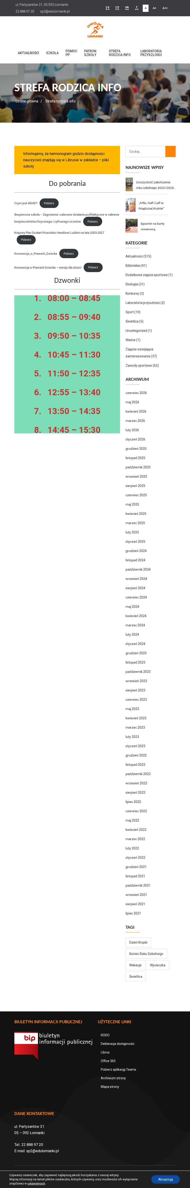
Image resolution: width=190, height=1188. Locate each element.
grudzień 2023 (136, 653)
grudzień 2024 (136, 551)
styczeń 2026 (135, 439)
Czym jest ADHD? (25, 203)
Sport (130, 312)
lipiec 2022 (133, 802)
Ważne (131, 340)
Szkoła (52, 53)
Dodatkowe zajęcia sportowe (147, 275)
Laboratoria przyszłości (151, 53)
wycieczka (157, 965)
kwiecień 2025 (136, 514)
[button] (107, 8)
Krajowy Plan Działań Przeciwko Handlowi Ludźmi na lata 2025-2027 (59, 232)
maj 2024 (132, 607)
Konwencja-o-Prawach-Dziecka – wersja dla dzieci (47, 267)
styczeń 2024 (135, 644)
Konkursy (132, 293)
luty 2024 (132, 634)
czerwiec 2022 (136, 811)
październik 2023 (138, 672)
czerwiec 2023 (136, 699)
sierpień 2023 (135, 690)
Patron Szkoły (90, 53)
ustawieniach (36, 1183)
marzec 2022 (135, 839)
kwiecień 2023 (136, 718)
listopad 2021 (135, 876)
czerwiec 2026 (136, 393)
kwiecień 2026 (136, 411)
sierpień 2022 (135, 792)
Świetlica (132, 321)
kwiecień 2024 (136, 616)
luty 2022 (132, 848)
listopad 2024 (135, 560)
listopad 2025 (135, 458)
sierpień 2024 (135, 588)
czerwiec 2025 (136, 495)
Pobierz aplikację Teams (118, 1069)
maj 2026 (132, 402)
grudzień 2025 (136, 449)
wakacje (135, 965)
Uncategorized (136, 330)
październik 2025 (138, 467)
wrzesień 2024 (136, 579)
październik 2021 (138, 885)
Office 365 (108, 1061)
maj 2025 (132, 504)
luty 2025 (132, 532)
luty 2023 (132, 737)
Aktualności (28, 53)
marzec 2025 (135, 523)
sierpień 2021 (135, 904)
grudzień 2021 (136, 867)
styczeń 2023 (135, 746)
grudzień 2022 (136, 755)
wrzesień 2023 (136, 681)
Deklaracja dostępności (117, 1044)
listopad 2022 (135, 765)
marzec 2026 (135, 421)
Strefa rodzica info (120, 53)
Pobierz (49, 203)
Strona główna (26, 101)
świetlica (135, 976)
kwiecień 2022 (136, 830)
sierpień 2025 (135, 486)
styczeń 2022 (135, 857)
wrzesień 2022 (136, 783)
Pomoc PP (71, 53)
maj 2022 (132, 820)
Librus (105, 1052)
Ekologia (132, 284)
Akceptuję (165, 1179)
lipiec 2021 (133, 913)
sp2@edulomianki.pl (42, 1151)
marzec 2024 (135, 625)
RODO (105, 1035)
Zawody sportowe (139, 365)
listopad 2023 (135, 662)
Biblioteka (133, 265)
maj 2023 (132, 709)
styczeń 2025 (135, 541)
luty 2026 (132, 430)
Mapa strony (110, 1087)
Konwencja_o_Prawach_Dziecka (35, 253)
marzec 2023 (135, 727)
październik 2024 (138, 569)
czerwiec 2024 (136, 597)
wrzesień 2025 (136, 476)
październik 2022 (138, 774)
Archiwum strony (113, 1078)
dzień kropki (138, 942)
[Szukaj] (170, 151)
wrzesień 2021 (136, 895)
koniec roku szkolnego (146, 954)
